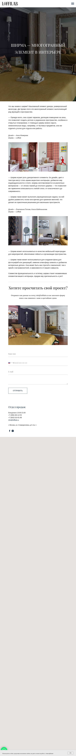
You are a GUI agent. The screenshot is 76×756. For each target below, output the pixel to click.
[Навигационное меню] (72, 4)
